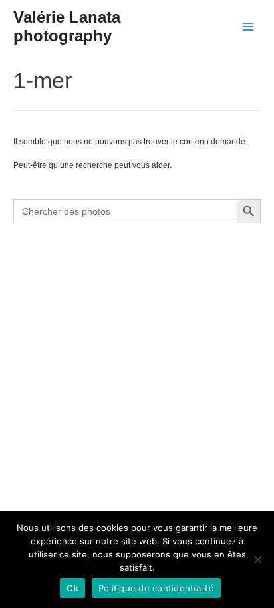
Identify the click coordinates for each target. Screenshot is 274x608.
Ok (72, 588)
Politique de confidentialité (156, 588)
